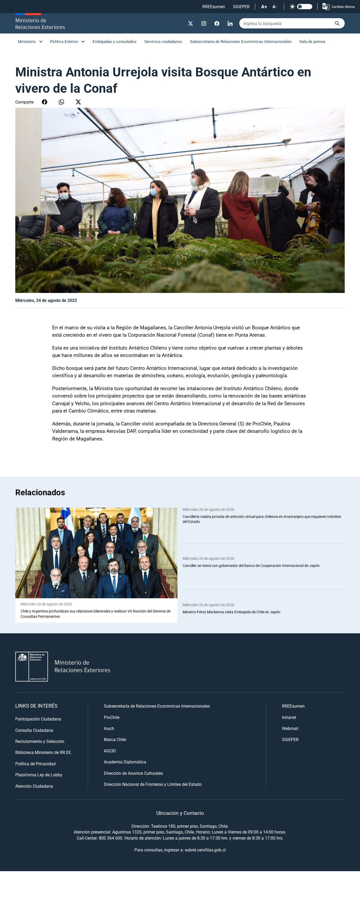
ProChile (111, 717)
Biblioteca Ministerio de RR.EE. (43, 752)
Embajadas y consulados (115, 41)
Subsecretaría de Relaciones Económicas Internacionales (240, 41)
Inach (109, 728)
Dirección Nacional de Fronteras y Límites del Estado (153, 784)
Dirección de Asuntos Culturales (133, 773)
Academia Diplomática (125, 761)
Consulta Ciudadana (34, 730)
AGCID (110, 750)
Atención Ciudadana (34, 786)
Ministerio (27, 41)
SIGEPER (241, 6)
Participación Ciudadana (38, 719)
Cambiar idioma (343, 6)
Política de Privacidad (35, 763)
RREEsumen (213, 6)
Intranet (289, 717)
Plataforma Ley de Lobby (38, 774)
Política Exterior (64, 41)
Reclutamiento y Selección (39, 741)
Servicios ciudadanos (163, 41)
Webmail (290, 728)
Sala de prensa (312, 41)
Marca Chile (115, 739)
